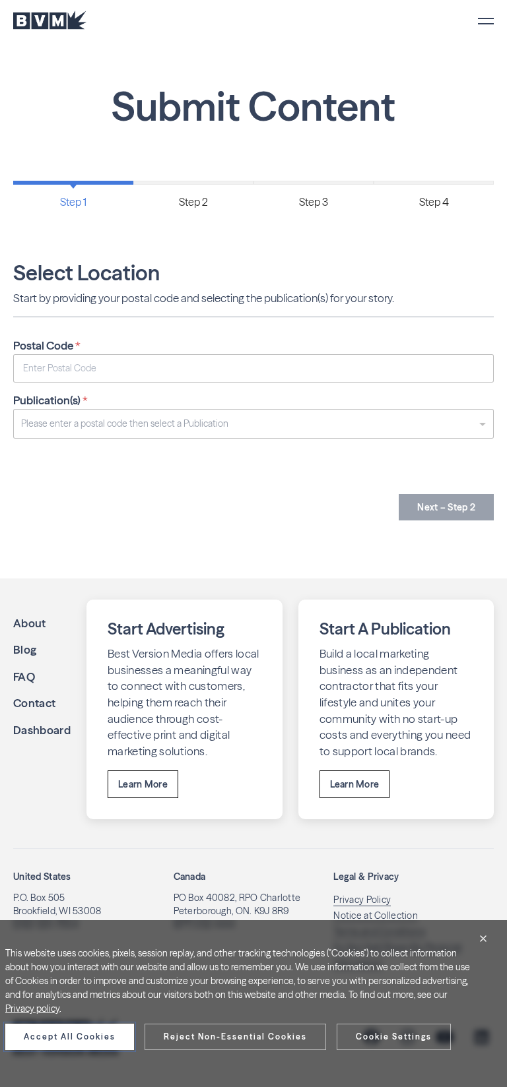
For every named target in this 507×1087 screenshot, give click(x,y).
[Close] (483, 938)
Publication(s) (50, 400)
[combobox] (253, 424)
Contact (34, 703)
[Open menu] (486, 21)
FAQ (24, 676)
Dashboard (42, 730)
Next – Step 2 (446, 507)
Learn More (143, 784)
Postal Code (47, 345)
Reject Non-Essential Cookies (235, 1036)
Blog (24, 649)
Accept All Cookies (70, 1036)
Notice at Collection (375, 915)
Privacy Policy (362, 900)
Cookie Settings (394, 1036)
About (29, 623)
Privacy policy (32, 1008)
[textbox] (250, 423)
